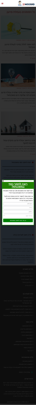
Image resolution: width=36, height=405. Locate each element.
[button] (2, 3)
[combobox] (18, 216)
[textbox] (18, 215)
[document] (18, 202)
